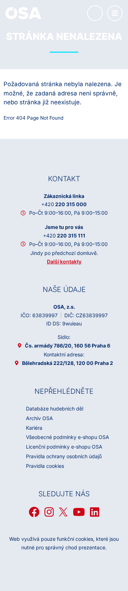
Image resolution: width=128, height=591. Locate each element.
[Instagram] (49, 512)
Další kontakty (64, 261)
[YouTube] (79, 512)
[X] (63, 512)
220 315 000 (64, 204)
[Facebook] (34, 512)
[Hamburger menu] (115, 13)
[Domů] (23, 12)
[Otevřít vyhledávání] (95, 13)
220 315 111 (64, 235)
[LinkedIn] (94, 512)
